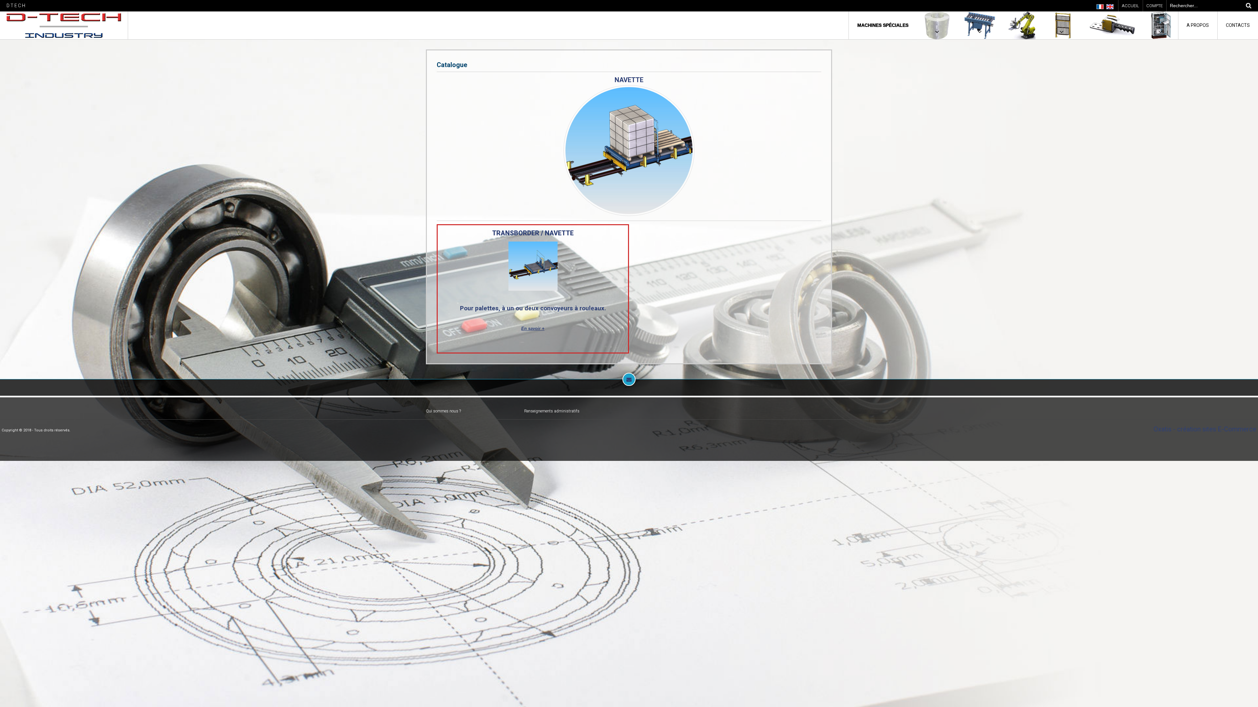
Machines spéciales (882, 25)
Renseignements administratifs (552, 411)
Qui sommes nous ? (443, 411)
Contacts (1238, 25)
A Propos (1198, 25)
